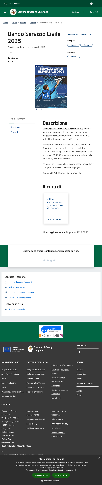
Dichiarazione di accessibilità (58, 434)
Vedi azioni (84, 34)
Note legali (56, 428)
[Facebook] (82, 12)
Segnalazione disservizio (36, 419)
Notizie (23, 22)
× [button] (99, 458)
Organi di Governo (9, 369)
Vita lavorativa (32, 378)
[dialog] (51, 470)
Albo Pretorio (57, 419)
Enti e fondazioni (8, 382)
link (75, 470)
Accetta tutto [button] (41, 475)
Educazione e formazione (62, 365)
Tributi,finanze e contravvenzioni (58, 379)
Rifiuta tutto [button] (61, 475)
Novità (14, 22)
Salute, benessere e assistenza (59, 392)
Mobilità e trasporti (34, 391)
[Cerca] (96, 11)
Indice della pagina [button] (18, 119)
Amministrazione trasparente (58, 413)
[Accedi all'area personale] (91, 3)
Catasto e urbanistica (35, 387)
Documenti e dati (8, 396)
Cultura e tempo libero (35, 373)
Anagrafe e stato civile (35, 369)
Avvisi (79, 378)
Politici (4, 387)
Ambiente (55, 385)
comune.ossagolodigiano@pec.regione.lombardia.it (23, 454)
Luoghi (79, 390)
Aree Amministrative (10, 373)
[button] (51, 481)
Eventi (79, 395)
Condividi (72, 34)
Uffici (3, 378)
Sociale (33, 22)
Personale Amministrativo (12, 391)
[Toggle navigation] (4, 11)
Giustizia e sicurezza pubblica (60, 371)
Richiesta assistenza (35, 428)
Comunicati (81, 373)
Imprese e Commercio (35, 382)
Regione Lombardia (12, 3)
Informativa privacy (59, 423)
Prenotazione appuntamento (32, 413)
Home (5, 22)
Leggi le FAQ (31, 423)
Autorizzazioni (57, 398)
